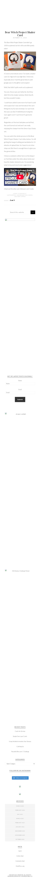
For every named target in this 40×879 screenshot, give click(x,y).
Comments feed (20, 861)
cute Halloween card (23, 189)
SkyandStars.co (26, 876)
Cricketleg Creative (20, 18)
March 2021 (20, 818)
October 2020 (20, 839)
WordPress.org (20, 866)
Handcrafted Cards (25, 195)
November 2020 (20, 835)
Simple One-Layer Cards (20, 736)
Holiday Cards (20, 196)
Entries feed (20, 856)
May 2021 (20, 814)
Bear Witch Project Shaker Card (20, 34)
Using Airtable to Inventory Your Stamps (20, 741)
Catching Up (20, 746)
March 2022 (20, 806)
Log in (20, 851)
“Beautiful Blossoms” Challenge (20, 751)
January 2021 (20, 826)
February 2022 (20, 810)
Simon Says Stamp (30, 128)
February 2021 (20, 822)
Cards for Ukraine (20, 731)
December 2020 (20, 831)
